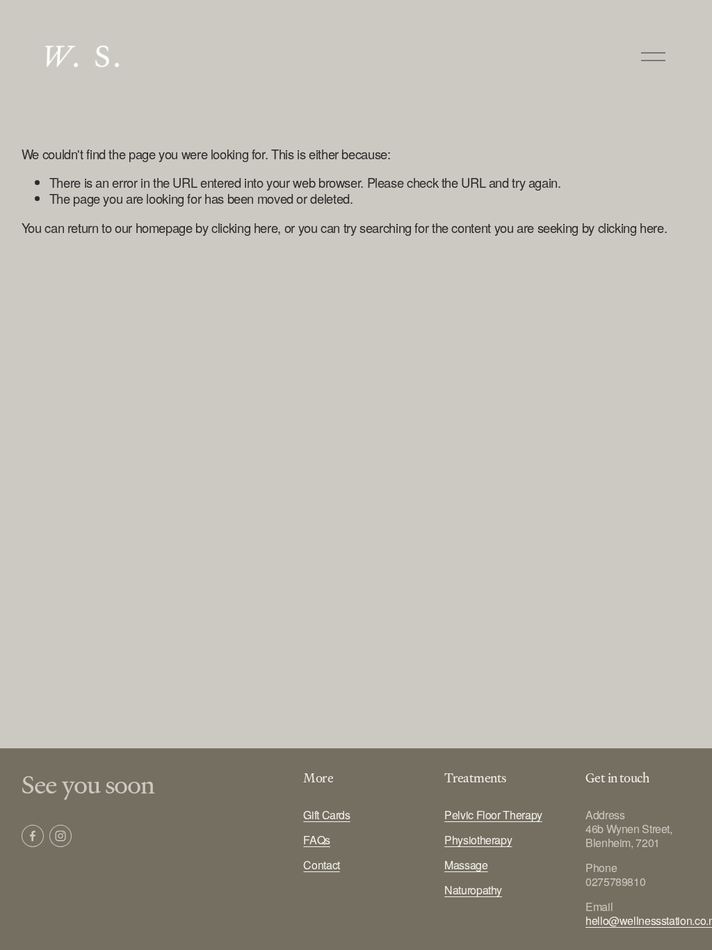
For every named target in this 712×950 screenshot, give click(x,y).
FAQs (316, 840)
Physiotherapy (478, 840)
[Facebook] (33, 836)
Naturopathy (473, 890)
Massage (465, 865)
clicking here (244, 227)
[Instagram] (60, 836)
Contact (321, 865)
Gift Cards (326, 815)
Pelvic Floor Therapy (493, 815)
